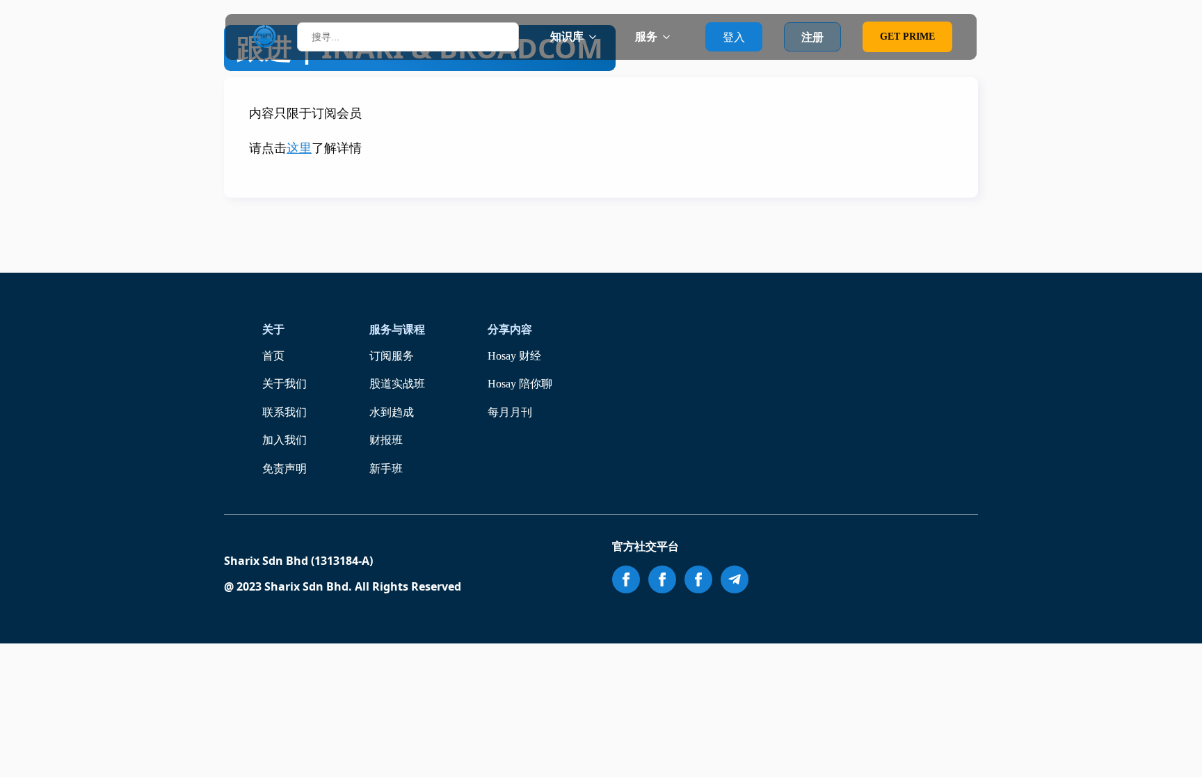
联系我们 (284, 412)
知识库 (567, 36)
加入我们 (284, 440)
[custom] (734, 579)
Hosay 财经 (514, 356)
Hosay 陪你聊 (520, 384)
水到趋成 (391, 412)
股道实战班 (397, 384)
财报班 (386, 440)
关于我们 (284, 384)
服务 (646, 36)
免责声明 (284, 468)
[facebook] (626, 579)
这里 (299, 148)
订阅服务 (391, 356)
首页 (273, 356)
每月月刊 (510, 412)
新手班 (386, 468)
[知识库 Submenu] (597, 37)
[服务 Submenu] (670, 37)
